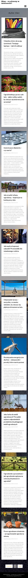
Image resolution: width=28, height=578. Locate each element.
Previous (9, 566)
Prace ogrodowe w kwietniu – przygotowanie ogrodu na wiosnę (14, 533)
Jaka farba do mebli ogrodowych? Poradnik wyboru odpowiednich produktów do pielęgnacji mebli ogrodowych (13, 419)
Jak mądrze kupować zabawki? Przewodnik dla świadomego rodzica (13, 248)
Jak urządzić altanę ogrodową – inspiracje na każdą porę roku (13, 197)
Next (20, 566)
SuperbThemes (17, 576)
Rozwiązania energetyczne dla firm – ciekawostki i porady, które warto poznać (14, 359)
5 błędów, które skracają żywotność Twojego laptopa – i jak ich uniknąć (13, 43)
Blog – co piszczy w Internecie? (10, 2)
